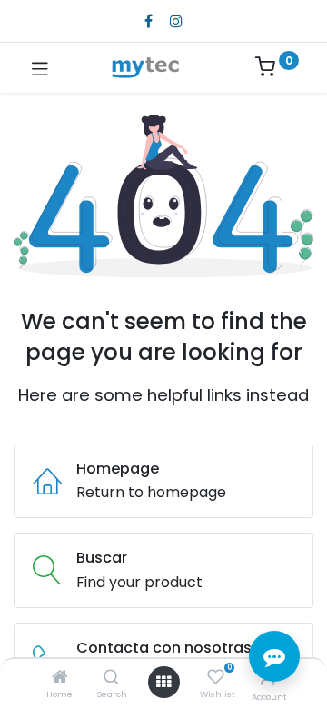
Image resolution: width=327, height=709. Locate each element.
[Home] (60, 677)
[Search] (111, 677)
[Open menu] (163, 682)
